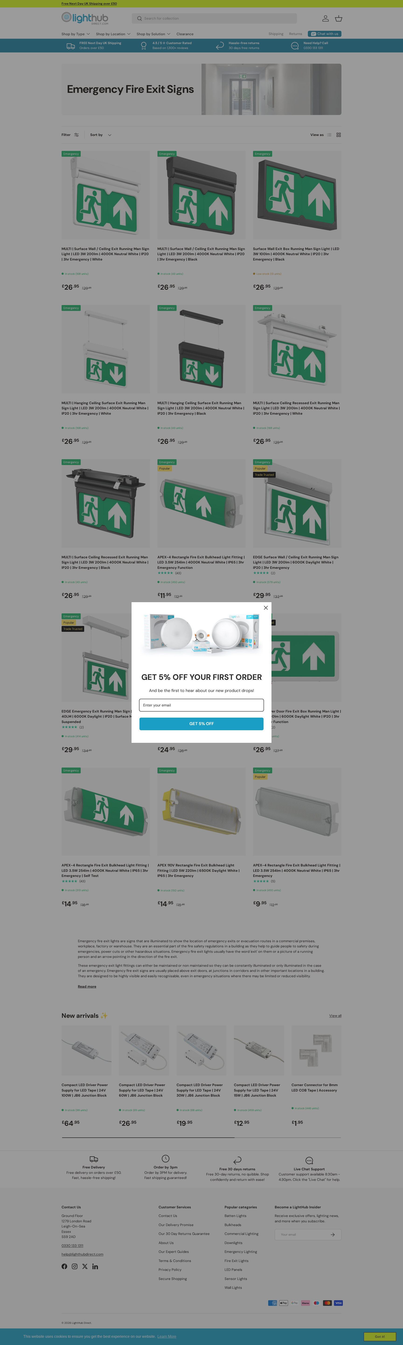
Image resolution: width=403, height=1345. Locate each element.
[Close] (265, 607)
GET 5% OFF (201, 723)
